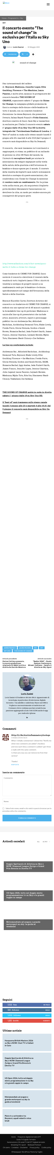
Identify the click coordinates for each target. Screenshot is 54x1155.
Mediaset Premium (34, 1145)
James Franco (10, 648)
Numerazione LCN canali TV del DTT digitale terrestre (26, 1142)
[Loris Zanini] (5, 47)
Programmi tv (13, 18)
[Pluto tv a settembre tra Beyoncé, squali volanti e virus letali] (42, 1117)
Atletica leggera (13, 859)
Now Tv (9, 888)
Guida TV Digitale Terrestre (26, 1139)
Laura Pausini (25, 648)
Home (4, 18)
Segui (47, 1010)
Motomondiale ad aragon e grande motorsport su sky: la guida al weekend (23, 924)
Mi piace (46, 1005)
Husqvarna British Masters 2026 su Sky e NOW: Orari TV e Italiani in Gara (19, 1043)
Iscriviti (46, 1021)
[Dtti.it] (17, 5)
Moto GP (10, 917)
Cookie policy (46, 1147)
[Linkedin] (27, 717)
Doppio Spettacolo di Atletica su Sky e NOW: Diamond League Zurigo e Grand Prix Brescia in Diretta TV (25, 866)
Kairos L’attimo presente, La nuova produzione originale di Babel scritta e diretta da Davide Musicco (14, 664)
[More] (33, 54)
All (38, 841)
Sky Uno (7, 651)
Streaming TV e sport (18, 1145)
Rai (35, 648)
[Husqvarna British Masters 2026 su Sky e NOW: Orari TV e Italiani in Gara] (42, 1042)
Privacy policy (34, 1147)
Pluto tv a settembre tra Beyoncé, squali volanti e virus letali (18, 1118)
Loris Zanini (18, 47)
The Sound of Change (23, 651)
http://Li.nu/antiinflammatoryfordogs (30, 735)
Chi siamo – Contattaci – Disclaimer (15, 1147)
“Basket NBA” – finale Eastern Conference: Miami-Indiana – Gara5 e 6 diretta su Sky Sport (39, 664)
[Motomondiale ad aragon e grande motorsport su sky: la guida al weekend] (27, 916)
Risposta (15, 765)
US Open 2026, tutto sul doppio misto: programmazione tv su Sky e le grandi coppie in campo (25, 895)
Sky (21, 18)
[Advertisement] (27, 230)
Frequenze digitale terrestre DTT (29, 1137)
